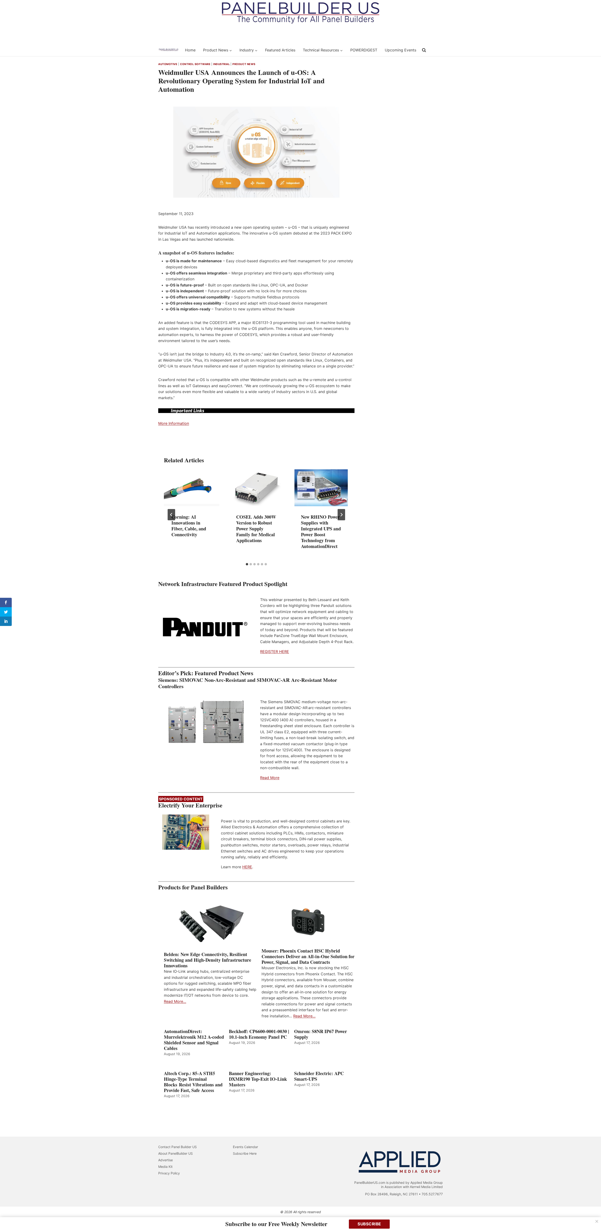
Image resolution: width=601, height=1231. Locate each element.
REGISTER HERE (274, 651)
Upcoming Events (400, 50)
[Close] (597, 1221)
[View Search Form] (424, 50)
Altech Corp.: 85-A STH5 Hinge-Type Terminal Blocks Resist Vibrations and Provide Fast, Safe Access (193, 1082)
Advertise (165, 1160)
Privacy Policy (169, 1173)
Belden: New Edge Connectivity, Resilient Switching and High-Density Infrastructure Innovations (207, 960)
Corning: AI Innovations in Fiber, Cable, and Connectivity (188, 525)
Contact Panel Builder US (177, 1147)
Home (190, 50)
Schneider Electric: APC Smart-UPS (319, 1076)
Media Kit (165, 1167)
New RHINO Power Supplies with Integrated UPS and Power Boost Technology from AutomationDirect (321, 531)
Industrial (221, 64)
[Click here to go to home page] (168, 50)
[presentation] (191, 487)
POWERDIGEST (363, 50)
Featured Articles (280, 50)
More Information (173, 423)
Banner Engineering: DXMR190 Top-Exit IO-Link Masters (258, 1079)
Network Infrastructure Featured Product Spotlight (222, 583)
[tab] (247, 564)
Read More (269, 777)
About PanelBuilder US (175, 1153)
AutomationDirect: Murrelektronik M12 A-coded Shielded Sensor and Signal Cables (194, 1040)
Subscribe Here (245, 1153)
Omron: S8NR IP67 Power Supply (320, 1034)
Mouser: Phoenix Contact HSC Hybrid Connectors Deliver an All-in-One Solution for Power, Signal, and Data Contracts (308, 956)
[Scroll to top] (592, 1217)
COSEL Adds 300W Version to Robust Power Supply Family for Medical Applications (256, 528)
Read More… (175, 1001)
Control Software (195, 64)
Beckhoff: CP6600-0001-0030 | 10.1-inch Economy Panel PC (259, 1034)
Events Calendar (245, 1147)
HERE (247, 866)
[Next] (341, 514)
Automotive (167, 64)
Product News (243, 64)
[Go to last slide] (171, 514)
